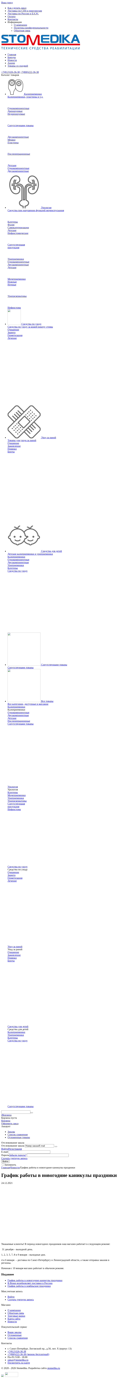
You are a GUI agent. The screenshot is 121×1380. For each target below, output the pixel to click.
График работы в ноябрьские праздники (29, 1286)
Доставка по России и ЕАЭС (23, 13)
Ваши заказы (14, 1332)
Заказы (11, 1131)
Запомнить (10, 1164)
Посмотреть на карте (19, 1362)
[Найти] (31, 1112)
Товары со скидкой (18, 65)
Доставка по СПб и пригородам (25, 10)
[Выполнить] (56, 1146)
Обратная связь (22, 30)
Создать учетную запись (14, 1158)
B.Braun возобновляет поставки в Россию (30, 1283)
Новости (12, 60)
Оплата (11, 16)
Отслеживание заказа (12, 1145)
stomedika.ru (53, 1368)
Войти (4, 1149)
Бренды (12, 57)
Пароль (5, 1155)
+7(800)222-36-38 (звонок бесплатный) (28, 1354)
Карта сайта (14, 1318)
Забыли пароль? (17, 1155)
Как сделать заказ (17, 8)
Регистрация (15, 1149)
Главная (12, 54)
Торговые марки (16, 1316)
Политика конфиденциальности (31, 27)
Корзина (5, 1120)
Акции (11, 63)
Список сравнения (18, 1134)
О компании (20, 25)
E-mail (4, 1151)
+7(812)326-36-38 (10, 72)
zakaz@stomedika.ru (18, 1360)
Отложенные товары (19, 1137)
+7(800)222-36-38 (29, 72)
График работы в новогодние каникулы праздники (35, 1280)
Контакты (13, 19)
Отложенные (15, 1335)
